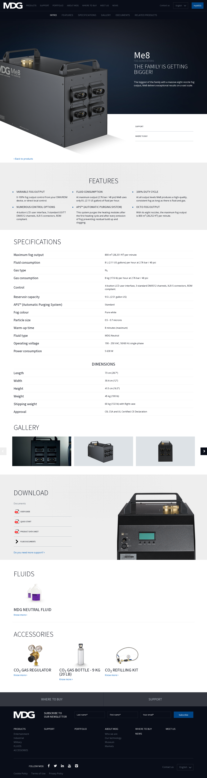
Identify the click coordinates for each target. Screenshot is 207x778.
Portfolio (58, 6)
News (115, 6)
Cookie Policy (21, 773)
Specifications (87, 15)
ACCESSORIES (21, 750)
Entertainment (21, 733)
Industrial (19, 738)
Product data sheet (29, 531)
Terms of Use (38, 773)
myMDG (197, 5)
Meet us (104, 6)
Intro (53, 15)
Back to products (24, 158)
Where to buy (89, 6)
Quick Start (25, 521)
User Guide (25, 511)
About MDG (73, 6)
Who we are (111, 733)
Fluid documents (28, 541)
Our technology (113, 738)
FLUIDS (17, 746)
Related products (146, 15)
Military (18, 742)
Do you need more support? (29, 552)
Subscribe (183, 714)
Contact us (165, 5)
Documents (123, 15)
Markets (109, 746)
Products (31, 6)
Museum (109, 742)
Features (67, 15)
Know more (20, 614)
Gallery (106, 15)
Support (44, 6)
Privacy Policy (56, 773)
